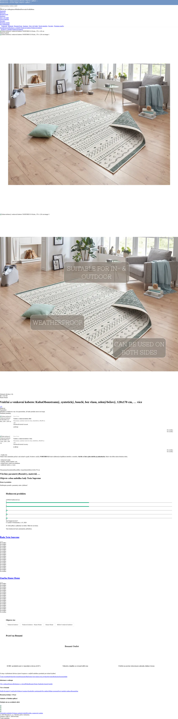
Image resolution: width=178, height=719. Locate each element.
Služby (2, 691)
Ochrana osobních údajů (19, 713)
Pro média (45, 691)
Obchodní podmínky (6, 713)
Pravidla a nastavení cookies (34, 713)
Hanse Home (49, 624)
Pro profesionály (37, 691)
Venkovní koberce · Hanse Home (32, 624)
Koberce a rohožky (15, 28)
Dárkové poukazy (22, 691)
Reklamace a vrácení (19, 684)
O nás (11, 691)
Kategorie (6, 28)
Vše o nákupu (4, 684)
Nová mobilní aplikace (64, 691)
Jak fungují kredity (47, 684)
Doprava (10, 684)
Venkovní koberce (36, 28)
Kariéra (30, 691)
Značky (15, 691)
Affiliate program (53, 691)
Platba (27, 684)
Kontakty (7, 691)
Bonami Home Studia (35, 684)
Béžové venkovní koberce (64, 624)
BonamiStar (74, 691)
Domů (2, 28)
